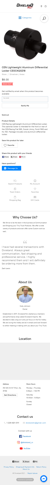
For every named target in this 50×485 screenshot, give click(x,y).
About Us (26, 469)
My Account (35, 184)
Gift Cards (35, 200)
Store (4, 74)
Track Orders (15, 192)
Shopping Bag (15, 200)
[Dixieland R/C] (25, 6)
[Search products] (44, 18)
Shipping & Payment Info (25, 467)
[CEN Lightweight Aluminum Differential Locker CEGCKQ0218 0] (25, 43)
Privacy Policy (9, 467)
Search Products (15, 184)
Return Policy (41, 467)
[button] (10, 145)
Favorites (35, 192)
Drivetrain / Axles (17, 74)
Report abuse (32, 473)
